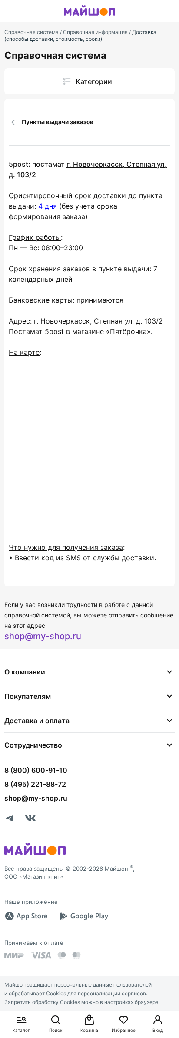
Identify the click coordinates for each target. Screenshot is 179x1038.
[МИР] (14, 955)
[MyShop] (35, 854)
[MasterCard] (61, 955)
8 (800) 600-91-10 (35, 770)
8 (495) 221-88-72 (35, 784)
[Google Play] (83, 916)
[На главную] (89, 16)
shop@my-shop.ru (42, 636)
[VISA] (40, 955)
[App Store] (26, 916)
